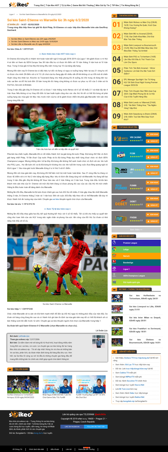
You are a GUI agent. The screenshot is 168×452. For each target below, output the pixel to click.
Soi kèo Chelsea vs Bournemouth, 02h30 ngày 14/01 (145, 341)
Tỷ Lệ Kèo (66, 5)
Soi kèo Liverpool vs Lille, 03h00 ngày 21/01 (145, 308)
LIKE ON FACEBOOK (72, 427)
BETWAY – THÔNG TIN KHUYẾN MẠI (134, 289)
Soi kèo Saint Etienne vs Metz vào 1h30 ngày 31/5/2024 (34, 41)
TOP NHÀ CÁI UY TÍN (128, 127)
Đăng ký (154, 141)
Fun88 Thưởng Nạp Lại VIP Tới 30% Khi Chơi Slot (90, 396)
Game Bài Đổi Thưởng (83, 5)
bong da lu (38, 433)
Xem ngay (154, 134)
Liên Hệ (69, 449)
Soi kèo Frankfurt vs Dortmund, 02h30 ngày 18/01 (145, 330)
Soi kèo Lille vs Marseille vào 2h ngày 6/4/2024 (30, 44)
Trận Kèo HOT (52, 5)
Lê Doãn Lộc (24, 336)
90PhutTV (129, 377)
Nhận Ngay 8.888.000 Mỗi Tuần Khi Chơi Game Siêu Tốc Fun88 (57, 396)
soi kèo (55, 199)
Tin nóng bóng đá (129, 5)
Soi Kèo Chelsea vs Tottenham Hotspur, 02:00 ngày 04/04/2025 (20, 396)
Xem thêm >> (136, 229)
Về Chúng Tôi (17, 449)
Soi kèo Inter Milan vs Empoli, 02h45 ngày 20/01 (145, 319)
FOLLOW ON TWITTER (95, 427)
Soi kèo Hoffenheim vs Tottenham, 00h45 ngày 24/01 (145, 297)
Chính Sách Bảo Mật (36, 449)
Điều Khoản (55, 449)
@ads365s (100, 414)
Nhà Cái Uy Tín (103, 5)
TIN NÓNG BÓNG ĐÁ (127, 16)
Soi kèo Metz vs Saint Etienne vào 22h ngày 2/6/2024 (33, 39)
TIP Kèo (115, 5)
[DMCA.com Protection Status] (135, 428)
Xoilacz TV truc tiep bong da (136, 358)
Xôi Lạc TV (130, 365)
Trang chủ (39, 5)
